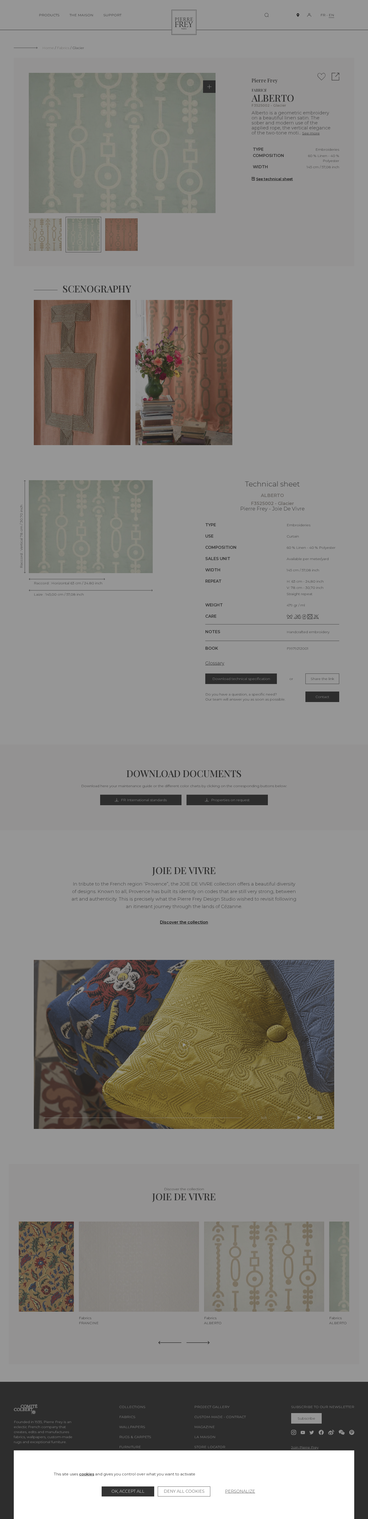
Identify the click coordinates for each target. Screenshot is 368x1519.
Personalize (240, 1491)
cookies (86, 1474)
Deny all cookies (184, 1491)
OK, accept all (127, 1491)
